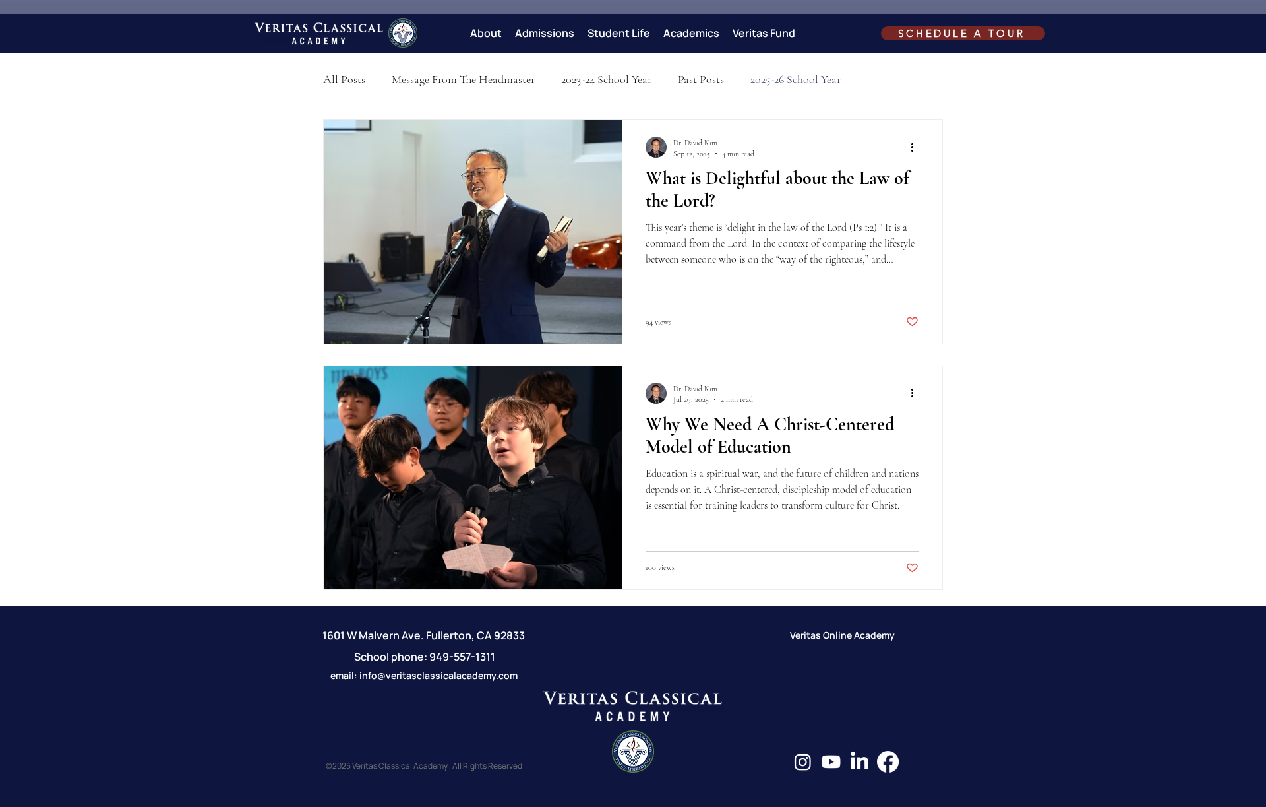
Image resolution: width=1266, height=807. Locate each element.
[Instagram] (803, 762)
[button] (486, 33)
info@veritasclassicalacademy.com (438, 675)
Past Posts (701, 79)
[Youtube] (831, 762)
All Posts (344, 79)
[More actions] (916, 147)
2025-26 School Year (795, 79)
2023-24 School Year (606, 79)
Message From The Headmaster (463, 79)
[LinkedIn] (859, 762)
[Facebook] (888, 762)
